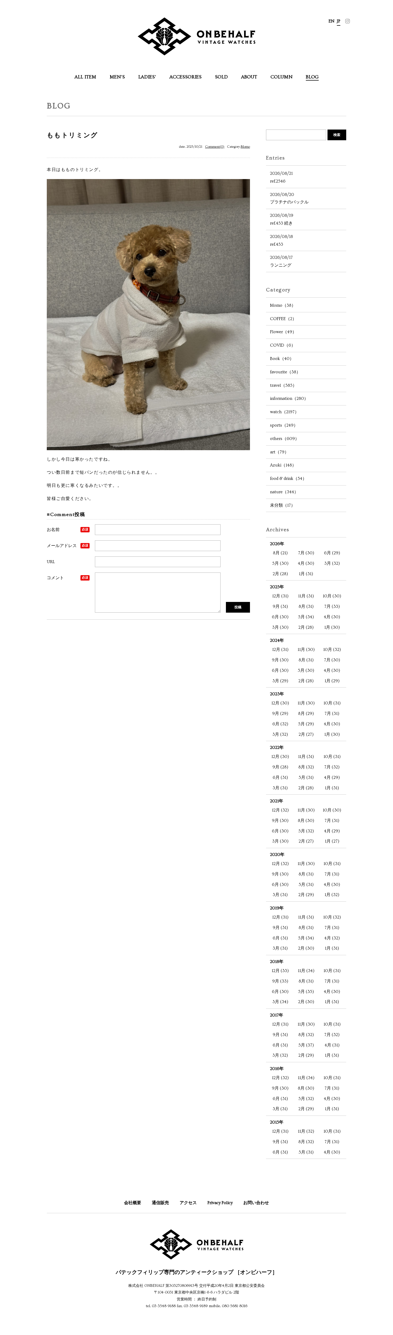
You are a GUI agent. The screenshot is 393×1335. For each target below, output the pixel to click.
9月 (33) (280, 981)
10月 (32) (332, 649)
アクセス (188, 1202)
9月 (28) (280, 767)
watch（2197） (284, 411)
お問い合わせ (256, 1202)
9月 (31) (280, 606)
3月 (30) (280, 627)
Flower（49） (283, 331)
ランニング (281, 261)
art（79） (279, 452)
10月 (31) (332, 703)
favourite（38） (285, 372)
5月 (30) (280, 563)
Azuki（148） (283, 465)
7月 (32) (332, 767)
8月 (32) (306, 767)
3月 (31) (280, 788)
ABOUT (249, 77)
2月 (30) (306, 948)
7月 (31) (332, 713)
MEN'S (117, 77)
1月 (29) (332, 680)
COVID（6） (282, 345)
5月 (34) (306, 617)
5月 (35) (306, 991)
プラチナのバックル (289, 198)
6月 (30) (280, 617)
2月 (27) (306, 734)
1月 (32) (332, 894)
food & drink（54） (288, 478)
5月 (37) (306, 1045)
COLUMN (281, 77)
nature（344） (284, 492)
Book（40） (282, 358)
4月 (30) (306, 563)
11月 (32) (306, 1131)
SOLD (221, 77)
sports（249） (284, 425)
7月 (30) (306, 553)
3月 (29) (280, 680)
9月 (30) (280, 660)
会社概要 (132, 1202)
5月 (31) (306, 777)
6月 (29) (332, 553)
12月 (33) (280, 970)
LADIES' (147, 77)
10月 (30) (332, 596)
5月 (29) (306, 724)
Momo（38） (283, 305)
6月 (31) (280, 777)
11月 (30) (306, 649)
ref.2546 (281, 177)
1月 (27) (332, 841)
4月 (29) (332, 777)
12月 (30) (280, 703)
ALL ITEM (85, 77)
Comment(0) (214, 147)
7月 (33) (332, 606)
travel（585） (283, 385)
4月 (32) (332, 938)
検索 (336, 135)
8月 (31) (306, 606)
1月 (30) (332, 627)
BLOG (312, 77)
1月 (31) (306, 573)
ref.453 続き (281, 219)
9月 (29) (280, 713)
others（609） (284, 438)
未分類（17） (282, 505)
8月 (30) (306, 820)
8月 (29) (306, 713)
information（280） (289, 398)
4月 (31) (332, 1045)
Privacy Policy (220, 1202)
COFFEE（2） (283, 318)
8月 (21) (280, 553)
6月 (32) (280, 724)
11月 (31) (306, 596)
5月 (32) (306, 831)
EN (331, 21)
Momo (245, 147)
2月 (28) (280, 573)
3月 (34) (280, 1001)
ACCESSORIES (185, 77)
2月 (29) (306, 894)
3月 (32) (332, 563)
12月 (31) (280, 596)
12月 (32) (280, 810)
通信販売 (160, 1202)
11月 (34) (306, 970)
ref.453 (281, 240)
